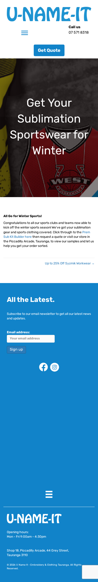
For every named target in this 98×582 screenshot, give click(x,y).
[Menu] (24, 33)
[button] (49, 50)
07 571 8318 (79, 33)
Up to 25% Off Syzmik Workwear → (70, 263)
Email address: (18, 332)
